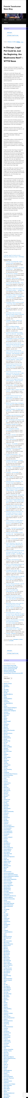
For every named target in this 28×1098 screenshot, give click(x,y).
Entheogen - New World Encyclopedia (14, 528)
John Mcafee (6, 909)
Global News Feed (8, 853)
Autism (5, 722)
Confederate (6, 772)
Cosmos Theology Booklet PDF (11, 667)
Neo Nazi (6, 984)
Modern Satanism (8, 963)
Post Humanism (7, 1032)
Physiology (6, 1022)
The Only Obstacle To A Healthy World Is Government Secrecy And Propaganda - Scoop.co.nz (14, 522)
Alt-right (5, 692)
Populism (6, 1028)
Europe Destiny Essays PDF (10, 665)
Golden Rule (6, 855)
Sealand (5, 1073)
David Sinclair (7, 789)
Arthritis (5, 706)
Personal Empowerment (9, 1017)
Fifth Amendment (7, 825)
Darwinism (6, 787)
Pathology (6, 1014)
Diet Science (6, 795)
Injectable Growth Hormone (10, 895)
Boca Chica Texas (8, 751)
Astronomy (6, 715)
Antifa (5, 704)
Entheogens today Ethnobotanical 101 (14, 415)
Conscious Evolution (8, 775)
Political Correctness (8, 1026)
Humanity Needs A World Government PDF (13, 673)
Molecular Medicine (8, 965)
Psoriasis (6, 1044)
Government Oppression (9, 856)
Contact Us (18, 19)
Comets (5, 771)
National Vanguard (8, 980)
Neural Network (7, 987)
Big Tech (6, 734)
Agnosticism (6, 686)
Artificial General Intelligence (10, 707)
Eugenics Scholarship (9, 811)
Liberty (5, 923)
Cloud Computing (8, 769)
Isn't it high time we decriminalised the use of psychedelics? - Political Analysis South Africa (15, 501)
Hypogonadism (7, 886)
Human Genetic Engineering (10, 879)
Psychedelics (7, 1046)
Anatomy (6, 700)
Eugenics (6, 810)
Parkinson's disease (8, 1013)
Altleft (5, 695)
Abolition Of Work (8, 683)
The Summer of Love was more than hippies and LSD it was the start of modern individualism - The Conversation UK (15, 344)
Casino (5, 755)
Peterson (6, 1019)
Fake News (6, 820)
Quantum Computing (8, 1049)
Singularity (6, 1082)
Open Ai (5, 1010)
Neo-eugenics (7, 986)
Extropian (6, 816)
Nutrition (6, 1002)
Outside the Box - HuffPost (11, 385)
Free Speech (6, 834)
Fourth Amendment (8, 832)
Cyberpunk (6, 784)
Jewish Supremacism (8, 904)
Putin (5, 1047)
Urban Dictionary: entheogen (12, 273)
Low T (5, 933)
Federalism (6, 822)
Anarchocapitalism (8, 698)
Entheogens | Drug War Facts (12, 424)
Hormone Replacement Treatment (11, 876)
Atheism (5, 718)
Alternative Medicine (8, 694)
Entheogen (8, 308)
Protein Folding (7, 1041)
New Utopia (6, 995)
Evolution (6, 814)
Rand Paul (6, 1052)
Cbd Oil (5, 758)
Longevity (6, 930)
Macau (5, 935)
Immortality (6, 891)
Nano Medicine (7, 971)
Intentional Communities (9, 898)
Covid (5, 778)
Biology (5, 739)
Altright (5, 697)
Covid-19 (6, 780)
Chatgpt (5, 761)
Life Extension (7, 924)
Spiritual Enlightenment (9, 1093)
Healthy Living (7, 862)
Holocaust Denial (7, 871)
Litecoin (5, 927)
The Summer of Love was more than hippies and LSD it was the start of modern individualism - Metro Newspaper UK (15, 352)
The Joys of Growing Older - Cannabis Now (15, 495)
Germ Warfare (7, 852)
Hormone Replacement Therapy (11, 874)
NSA (5, 1001)
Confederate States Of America (10, 774)
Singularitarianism (8, 1081)
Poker (5, 1025)
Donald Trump (7, 799)
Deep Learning (7, 790)
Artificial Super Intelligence (10, 710)
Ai (4, 688)
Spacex (5, 1091)
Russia (5, 1069)
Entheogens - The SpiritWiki (12, 443)
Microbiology (7, 953)
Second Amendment (8, 1076)
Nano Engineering (8, 969)
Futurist (5, 840)
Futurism (6, 838)
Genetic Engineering (8, 847)
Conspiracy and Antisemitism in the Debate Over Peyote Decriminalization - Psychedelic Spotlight (15, 621)
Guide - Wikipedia (9, 477)
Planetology (6, 1023)
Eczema (5, 802)
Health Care (6, 859)
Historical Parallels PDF (9, 670)
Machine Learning (8, 936)
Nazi (5, 983)
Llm (4, 929)
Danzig (18, 41)
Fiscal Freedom (7, 829)
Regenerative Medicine (9, 1057)
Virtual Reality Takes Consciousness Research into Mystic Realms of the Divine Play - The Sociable (15, 314)
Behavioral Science (8, 733)
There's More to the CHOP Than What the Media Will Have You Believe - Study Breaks (14, 507)
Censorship (6, 760)
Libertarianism (7, 921)
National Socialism (8, 978)
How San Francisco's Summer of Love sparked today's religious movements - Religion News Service (14, 365)
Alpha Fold (6, 691)
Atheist (5, 719)
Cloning (5, 768)
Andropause (6, 701)
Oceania (5, 1004)
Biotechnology (7, 740)
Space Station (7, 1088)
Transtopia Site (11, 19)
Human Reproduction (8, 885)
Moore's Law (6, 966)
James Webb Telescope (9, 903)
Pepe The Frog (7, 1016)
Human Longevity (8, 883)
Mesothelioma (7, 951)
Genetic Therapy (7, 850)
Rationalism (6, 1054)
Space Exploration (8, 1085)
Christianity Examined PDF (10, 671)
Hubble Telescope (8, 877)
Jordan (5, 911)
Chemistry (6, 763)
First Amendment (7, 828)
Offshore (6, 1005)
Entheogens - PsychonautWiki (12, 472)
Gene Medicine (7, 843)
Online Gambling (7, 1008)
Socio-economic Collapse (9, 1084)
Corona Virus (7, 777)
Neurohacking (7, 990)
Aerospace (6, 685)
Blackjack (6, 748)
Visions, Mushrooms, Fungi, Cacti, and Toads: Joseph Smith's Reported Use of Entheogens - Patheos (14, 544)
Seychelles (6, 1079)
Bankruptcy (6, 728)
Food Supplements (8, 831)
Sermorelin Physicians (9, 1078)
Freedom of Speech (8, 837)
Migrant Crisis (7, 957)
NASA (5, 977)
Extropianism (7, 817)
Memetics (6, 948)
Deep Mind (6, 792)
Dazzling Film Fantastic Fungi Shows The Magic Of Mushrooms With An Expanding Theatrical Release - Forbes (14, 489)
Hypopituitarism (7, 888)
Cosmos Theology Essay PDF (10, 668)
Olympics (6, 1007)
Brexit (5, 752)
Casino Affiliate (7, 757)
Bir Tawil (6, 742)
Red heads (6, 1055)
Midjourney (6, 956)
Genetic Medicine (7, 849)
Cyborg (5, 786)
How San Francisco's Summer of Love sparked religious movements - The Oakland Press (14, 397)
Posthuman (6, 1034)
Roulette (5, 1067)
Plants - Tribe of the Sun (11, 439)
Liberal (5, 917)
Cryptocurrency (7, 783)
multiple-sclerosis (8, 968)
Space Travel (6, 1090)
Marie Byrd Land (7, 938)
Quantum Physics (8, 1050)
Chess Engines (7, 765)
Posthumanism (7, 1035)
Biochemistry (7, 736)
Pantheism (6, 1011)
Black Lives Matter (8, 746)
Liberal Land (6, 918)
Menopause (6, 950)
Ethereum (6, 807)
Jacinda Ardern (7, 901)
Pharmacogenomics (8, 1020)
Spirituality (6, 1094)
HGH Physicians (7, 865)
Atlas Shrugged (7, 721)
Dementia (6, 793)
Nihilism (5, 998)
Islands (5, 900)
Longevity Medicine (8, 932)
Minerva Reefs (7, 962)
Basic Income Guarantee (9, 730)
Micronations (7, 954)
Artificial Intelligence (8, 709)
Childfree (6, 766)
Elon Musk (6, 804)
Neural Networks (7, 989)
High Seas (6, 867)
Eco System (6, 801)
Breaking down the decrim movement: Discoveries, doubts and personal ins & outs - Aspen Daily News (14, 597)
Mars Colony (6, 942)
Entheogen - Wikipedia (10, 633)
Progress (6, 1038)
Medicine (6, 947)
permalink (11, 640)
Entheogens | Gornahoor (11, 434)
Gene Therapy (7, 844)
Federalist (6, 823)
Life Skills (6, 926)
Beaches (5, 731)
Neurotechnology (7, 993)
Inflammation (7, 894)
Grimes (5, 858)
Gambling (6, 841)
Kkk (4, 912)
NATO (5, 981)
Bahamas (6, 727)
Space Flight (6, 1087)
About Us (6, 22)
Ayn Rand (6, 725)
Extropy (5, 819)
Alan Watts (6, 689)
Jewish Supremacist (8, 906)
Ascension (6, 712)
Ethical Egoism (7, 808)
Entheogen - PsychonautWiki (12, 538)
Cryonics (6, 781)
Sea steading (6, 1072)
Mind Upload (6, 959)
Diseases (6, 796)
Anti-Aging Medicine (8, 703)
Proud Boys (6, 1043)
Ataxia (5, 716)
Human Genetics (7, 880)
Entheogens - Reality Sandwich (12, 278)
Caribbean (6, 754)
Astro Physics (7, 713)
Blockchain (6, 749)
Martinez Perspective (8, 944)
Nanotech (6, 974)
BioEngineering (7, 737)
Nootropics (6, 999)
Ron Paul (6, 1066)
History (5, 868)
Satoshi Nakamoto (8, 1070)
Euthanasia (6, 813)
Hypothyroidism (7, 889)
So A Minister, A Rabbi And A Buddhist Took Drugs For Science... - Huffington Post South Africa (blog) (15, 296)
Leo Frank (6, 915)
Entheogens (15, 639)
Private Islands (7, 1037)
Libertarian (6, 920)
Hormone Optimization (9, 873)
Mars (5, 939)
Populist (5, 1029)
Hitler (5, 870)
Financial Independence (9, 826)
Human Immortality (8, 882)
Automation (6, 724)
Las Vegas (6, 914)
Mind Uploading (7, 960)
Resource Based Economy (9, 1058)
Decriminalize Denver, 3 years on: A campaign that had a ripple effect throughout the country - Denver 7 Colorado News (15, 614)
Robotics (6, 1061)
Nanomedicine (7, 972)
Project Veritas (7, 1040)
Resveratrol (6, 1060)
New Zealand (6, 996)
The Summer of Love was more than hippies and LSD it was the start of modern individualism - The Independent (15, 373)
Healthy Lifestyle (7, 861)
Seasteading (6, 1075)
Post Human (6, 1031)
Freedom (6, 835)
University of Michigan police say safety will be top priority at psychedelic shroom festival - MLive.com (15, 578)
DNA (5, 798)
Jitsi (5, 907)
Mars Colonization (8, 941)
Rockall (5, 1063)
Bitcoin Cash (6, 745)
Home (5, 19)
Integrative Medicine (8, 897)
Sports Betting (7, 1096)
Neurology (6, 992)
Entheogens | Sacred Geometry (12, 559)
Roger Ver (6, 1064)
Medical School (7, 945)
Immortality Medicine (8, 892)
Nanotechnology (7, 975)
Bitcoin (5, 743)
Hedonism (6, 864)
